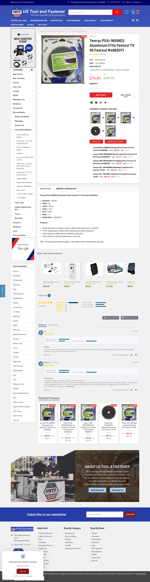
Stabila (15, 303)
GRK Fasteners (18, 294)
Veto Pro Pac (17, 416)
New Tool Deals (19, 78)
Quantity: (94, 84)
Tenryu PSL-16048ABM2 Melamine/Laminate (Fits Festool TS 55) (108, 426)
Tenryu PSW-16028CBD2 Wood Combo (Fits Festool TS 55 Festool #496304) (67, 427)
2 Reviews (102, 54)
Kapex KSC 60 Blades (24, 182)
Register (137, 2)
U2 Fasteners (18, 280)
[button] (23, 48)
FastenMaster (18, 370)
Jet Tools (16, 312)
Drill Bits (20, 153)
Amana (15, 321)
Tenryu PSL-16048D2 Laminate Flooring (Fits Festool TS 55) (129, 425)
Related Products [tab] (49, 398)
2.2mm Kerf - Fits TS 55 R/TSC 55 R (24, 173)
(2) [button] (66, 302)
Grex (14, 375)
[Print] (101, 103)
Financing (42, 542)
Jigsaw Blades (22, 179)
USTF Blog (42, 25)
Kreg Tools (17, 87)
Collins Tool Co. (18, 402)
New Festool (18, 74)
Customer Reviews (45, 533)
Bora (14, 397)
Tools (15, 231)
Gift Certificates (19, 235)
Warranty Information (66, 189)
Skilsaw (16, 388)
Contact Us (118, 490)
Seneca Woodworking (21, 393)
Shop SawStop (106, 20)
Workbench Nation (39, 20)
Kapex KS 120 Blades (24, 186)
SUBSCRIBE (130, 514)
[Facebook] (92, 103)
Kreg (14, 289)
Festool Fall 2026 (19, 20)
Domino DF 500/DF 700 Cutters (25, 158)
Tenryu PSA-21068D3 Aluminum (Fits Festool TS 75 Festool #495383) (47, 426)
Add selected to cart (116, 141)
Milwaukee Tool (19, 99)
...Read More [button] (69, 386)
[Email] (96, 103)
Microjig (16, 339)
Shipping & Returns (46, 545)
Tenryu (17, 214)
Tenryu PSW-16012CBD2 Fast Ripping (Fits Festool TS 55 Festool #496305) (88, 427)
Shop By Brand (17, 25)
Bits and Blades (19, 112)
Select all (96, 141)
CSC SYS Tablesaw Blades (23, 148)
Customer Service (45, 536)
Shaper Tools (17, 343)
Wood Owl (18, 218)
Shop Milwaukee (73, 20)
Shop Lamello (90, 20)
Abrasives (17, 104)
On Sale (30, 25)
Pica (14, 379)
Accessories (17, 108)
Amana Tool (19, 125)
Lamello (16, 91)
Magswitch (17, 361)
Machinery (17, 227)
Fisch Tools (19, 203)
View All (16, 420)
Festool (16, 83)
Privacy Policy (44, 560)
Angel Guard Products (73, 548)
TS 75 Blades (21, 198)
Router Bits (21, 190)
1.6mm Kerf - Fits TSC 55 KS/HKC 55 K (24, 142)
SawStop (16, 316)
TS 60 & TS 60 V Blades (25, 194)
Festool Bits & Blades (23, 130)
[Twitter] (105, 103)
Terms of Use (43, 564)
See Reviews (97, 490)
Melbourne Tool (18, 384)
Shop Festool (57, 20)
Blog (40, 539)
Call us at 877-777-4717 (22, 544)
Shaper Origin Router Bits (23, 208)
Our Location (43, 551)
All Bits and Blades (22, 117)
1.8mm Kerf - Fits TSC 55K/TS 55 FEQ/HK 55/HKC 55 (24, 166)
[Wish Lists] (128, 12)
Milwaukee (19, 121)
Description (45, 189)
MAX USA (16, 330)
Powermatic (17, 307)
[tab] (42, 325)
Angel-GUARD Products (21, 407)
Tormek (15, 357)
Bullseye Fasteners (20, 334)
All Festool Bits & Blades (23, 136)
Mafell (15, 95)
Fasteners (17, 223)
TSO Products (18, 366)
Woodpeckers (18, 298)
